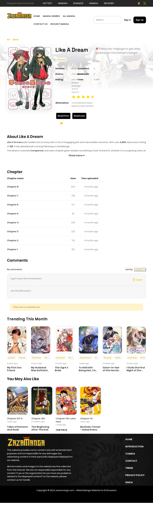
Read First (63, 115)
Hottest (47, 3)
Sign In (127, 20)
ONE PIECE (61, 430)
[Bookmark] (61, 123)
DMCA (129, 482)
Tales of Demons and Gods (17, 428)
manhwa (62, 3)
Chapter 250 (38, 418)
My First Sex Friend (14, 369)
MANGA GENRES (51, 16)
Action (11, 357)
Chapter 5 (12, 213)
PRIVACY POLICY (134, 475)
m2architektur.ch (76, 496)
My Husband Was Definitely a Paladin (40, 370)
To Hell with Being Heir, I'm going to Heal (87, 370)
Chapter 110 (86, 418)
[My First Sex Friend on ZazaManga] (16, 339)
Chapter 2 (12, 240)
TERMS (129, 468)
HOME (36, 16)
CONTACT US (40, 24)
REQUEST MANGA (60, 24)
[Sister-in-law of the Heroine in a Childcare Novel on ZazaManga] (112, 339)
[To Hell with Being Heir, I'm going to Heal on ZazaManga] (88, 339)
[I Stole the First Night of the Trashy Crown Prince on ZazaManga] (136, 339)
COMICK (130, 453)
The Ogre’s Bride (61, 369)
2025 (74, 68)
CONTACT (131, 461)
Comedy (61, 59)
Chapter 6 (12, 204)
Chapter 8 (13, 186)
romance (78, 3)
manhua (93, 3)
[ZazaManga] (19, 15)
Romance (50, 357)
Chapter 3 (12, 231)
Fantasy (36, 357)
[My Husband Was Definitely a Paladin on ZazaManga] (40, 339)
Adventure (85, 357)
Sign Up (140, 20)
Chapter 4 (13, 222)
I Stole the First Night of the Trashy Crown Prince (136, 372)
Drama (107, 357)
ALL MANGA (69, 16)
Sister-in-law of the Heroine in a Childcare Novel (112, 372)
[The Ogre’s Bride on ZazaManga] (64, 339)
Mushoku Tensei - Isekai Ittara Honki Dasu (90, 429)
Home (128, 439)
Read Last (79, 115)
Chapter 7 (12, 195)
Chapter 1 (12, 249)
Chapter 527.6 (14, 418)
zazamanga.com (64, 490)
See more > (109, 3)
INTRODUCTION (134, 446)
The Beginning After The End (40, 428)
